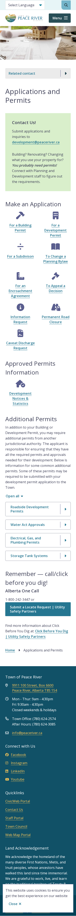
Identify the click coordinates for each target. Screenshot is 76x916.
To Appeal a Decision (55, 288)
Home (10, 650)
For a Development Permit (55, 230)
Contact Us (14, 809)
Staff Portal (14, 818)
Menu (57, 18)
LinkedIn (18, 771)
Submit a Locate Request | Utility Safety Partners (37, 609)
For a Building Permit (20, 228)
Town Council (16, 826)
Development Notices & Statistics (20, 398)
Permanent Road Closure (55, 319)
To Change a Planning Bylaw (55, 259)
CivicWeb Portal (17, 801)
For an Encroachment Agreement (20, 290)
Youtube (17, 779)
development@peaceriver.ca (36, 142)
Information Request (20, 319)
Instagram (19, 763)
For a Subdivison (20, 256)
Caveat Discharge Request (20, 345)
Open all (12, 496)
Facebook (18, 754)
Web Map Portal (18, 835)
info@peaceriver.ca (27, 733)
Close (13, 903)
